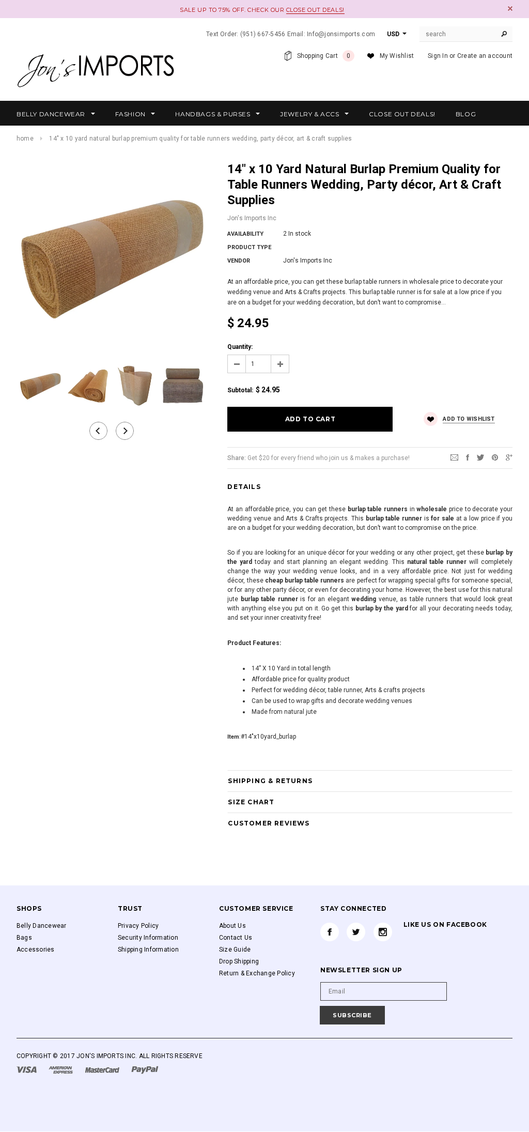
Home (25, 138)
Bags (24, 937)
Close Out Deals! (315, 9)
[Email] (454, 457)
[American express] (61, 1069)
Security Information (148, 937)
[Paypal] (145, 1069)
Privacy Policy (138, 925)
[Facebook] (329, 932)
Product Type (249, 247)
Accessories (36, 949)
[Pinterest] (495, 457)
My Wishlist (397, 55)
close (510, 8)
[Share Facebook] (467, 457)
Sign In (438, 55)
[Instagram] (383, 932)
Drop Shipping (239, 961)
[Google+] (509, 457)
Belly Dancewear (42, 925)
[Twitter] (480, 457)
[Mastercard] (103, 1069)
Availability (245, 234)
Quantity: (240, 346)
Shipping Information (148, 949)
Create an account (484, 55)
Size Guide (235, 949)
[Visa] (27, 1069)
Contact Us (235, 937)
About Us (232, 925)
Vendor (238, 260)
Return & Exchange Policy (257, 973)
